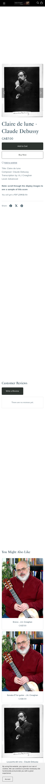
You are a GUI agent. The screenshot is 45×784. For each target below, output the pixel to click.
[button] (4, 93)
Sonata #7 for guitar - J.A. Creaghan (22, 695)
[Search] (38, 3)
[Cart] (42, 3)
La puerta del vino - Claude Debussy (22, 762)
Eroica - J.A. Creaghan (22, 622)
